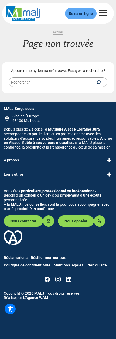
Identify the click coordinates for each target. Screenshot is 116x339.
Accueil (58, 32)
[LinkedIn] (69, 279)
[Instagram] (58, 279)
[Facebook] (47, 279)
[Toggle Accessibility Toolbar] (10, 309)
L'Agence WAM (35, 297)
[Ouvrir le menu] (103, 12)
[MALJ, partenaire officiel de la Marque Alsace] (13, 244)
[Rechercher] (98, 82)
